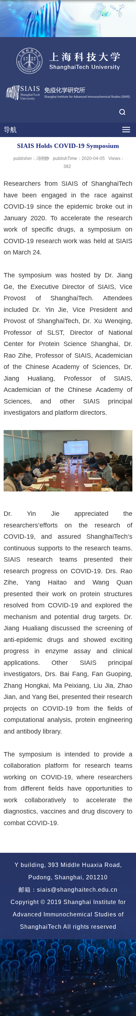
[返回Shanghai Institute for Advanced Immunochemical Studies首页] (68, 61)
